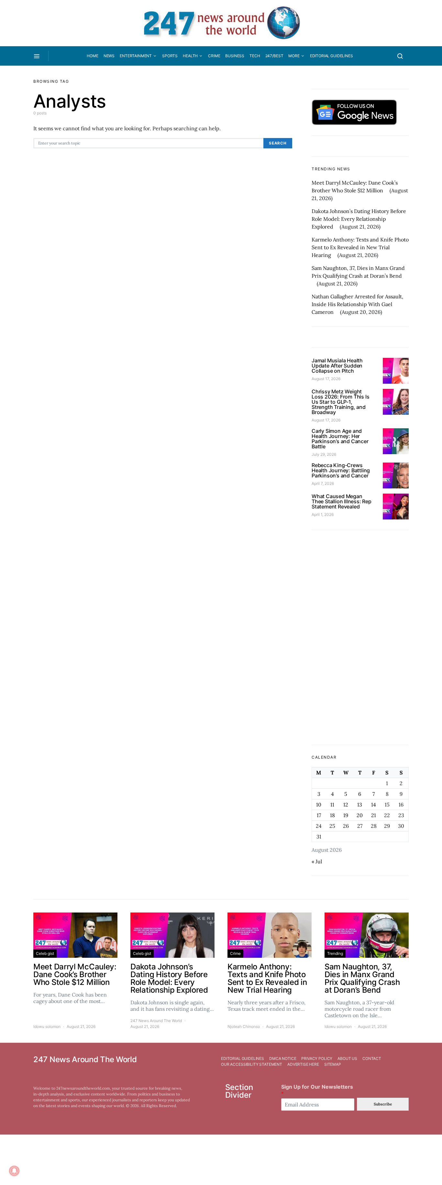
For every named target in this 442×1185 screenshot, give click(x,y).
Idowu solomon (47, 1026)
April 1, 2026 (323, 514)
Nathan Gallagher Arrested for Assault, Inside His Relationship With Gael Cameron (357, 304)
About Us (347, 1058)
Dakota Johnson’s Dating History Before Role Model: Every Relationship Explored (359, 219)
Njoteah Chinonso (243, 1026)
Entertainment (136, 55)
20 (360, 815)
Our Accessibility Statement (251, 1064)
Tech (254, 55)
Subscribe (383, 1104)
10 (318, 804)
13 (359, 804)
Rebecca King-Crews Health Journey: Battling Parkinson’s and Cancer (341, 470)
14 (373, 804)
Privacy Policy (316, 1058)
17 (319, 815)
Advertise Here (303, 1064)
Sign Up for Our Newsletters (317, 1090)
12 (345, 804)
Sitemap (332, 1064)
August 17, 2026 (326, 378)
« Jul (317, 861)
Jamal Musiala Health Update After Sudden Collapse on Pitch (337, 365)
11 (332, 804)
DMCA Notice (282, 1058)
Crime (214, 55)
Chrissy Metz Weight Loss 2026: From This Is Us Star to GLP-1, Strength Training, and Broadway (340, 401)
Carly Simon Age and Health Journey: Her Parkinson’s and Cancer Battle (340, 439)
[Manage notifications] (14, 1171)
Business (234, 55)
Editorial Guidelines (331, 55)
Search (278, 143)
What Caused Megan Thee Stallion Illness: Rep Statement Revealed (341, 501)
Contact (371, 1058)
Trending (335, 953)
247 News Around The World (156, 1020)
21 (373, 815)
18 (332, 815)
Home (92, 55)
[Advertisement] (360, 637)
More (293, 55)
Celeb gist (45, 953)
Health (190, 55)
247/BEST (274, 55)
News (109, 55)
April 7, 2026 (323, 483)
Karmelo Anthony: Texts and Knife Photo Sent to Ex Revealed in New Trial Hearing (360, 247)
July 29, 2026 (324, 454)
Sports (170, 55)
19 (345, 815)
